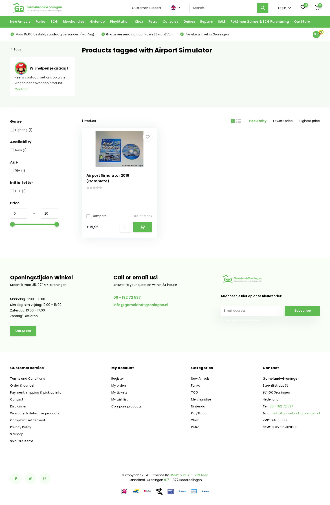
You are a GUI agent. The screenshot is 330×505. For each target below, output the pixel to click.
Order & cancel (22, 385)
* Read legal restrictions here (240, 320)
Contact (21, 89)
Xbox (139, 21)
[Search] (262, 8)
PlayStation (120, 21)
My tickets (119, 392)
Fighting (24, 130)
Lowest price (283, 121)
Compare (99, 216)
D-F (20, 191)
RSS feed (201, 475)
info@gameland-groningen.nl (140, 304)
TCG (54, 21)
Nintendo (97, 21)
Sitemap (16, 434)
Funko (40, 21)
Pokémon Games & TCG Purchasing (260, 21)
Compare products (126, 406)
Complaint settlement (27, 420)
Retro (153, 21)
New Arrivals (20, 21)
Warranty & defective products (34, 413)
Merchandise (73, 21)
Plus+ (187, 475)
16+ (20, 170)
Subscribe (302, 310)
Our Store (302, 21)
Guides (189, 21)
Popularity (257, 121)
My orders (119, 385)
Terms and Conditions (27, 378)
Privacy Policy (20, 427)
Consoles (170, 21)
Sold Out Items (21, 441)
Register (117, 378)
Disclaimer (18, 406)
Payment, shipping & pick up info (36, 392)
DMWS (175, 475)
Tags (17, 49)
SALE (221, 21)
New (21, 150)
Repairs (206, 21)
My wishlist (119, 399)
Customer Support (146, 8)
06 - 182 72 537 (127, 297)
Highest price (309, 121)
